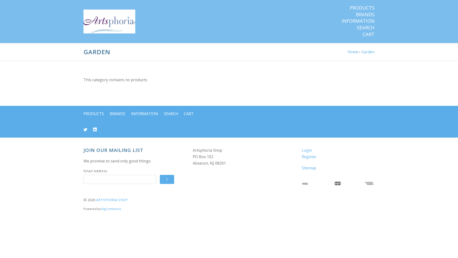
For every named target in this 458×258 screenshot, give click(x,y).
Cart (369, 34)
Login (307, 150)
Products (362, 8)
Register (309, 156)
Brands (365, 14)
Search (366, 28)
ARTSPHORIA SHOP (112, 200)
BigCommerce (111, 209)
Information (358, 21)
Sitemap (309, 168)
